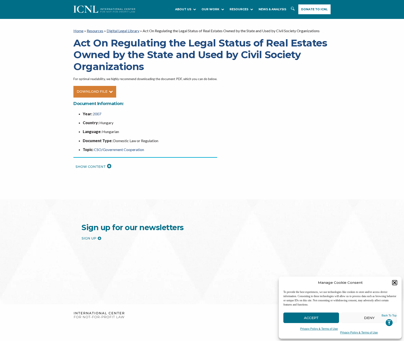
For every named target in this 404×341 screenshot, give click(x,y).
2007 (97, 114)
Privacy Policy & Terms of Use (319, 328)
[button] (394, 282)
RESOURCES (239, 9)
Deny (369, 318)
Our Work (210, 9)
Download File (92, 91)
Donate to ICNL (314, 9)
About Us (183, 9)
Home (78, 30)
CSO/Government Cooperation (119, 149)
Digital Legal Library (123, 30)
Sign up (89, 238)
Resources (95, 30)
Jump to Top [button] (389, 320)
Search (293, 9)
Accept (311, 318)
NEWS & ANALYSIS (272, 9)
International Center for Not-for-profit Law (99, 315)
